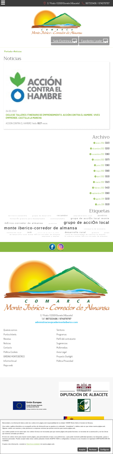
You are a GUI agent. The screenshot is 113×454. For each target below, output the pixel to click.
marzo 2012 (99, 182)
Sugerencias (61, 343)
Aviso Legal (61, 352)
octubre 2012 (99, 159)
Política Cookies (11, 352)
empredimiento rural (83, 215)
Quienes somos (10, 329)
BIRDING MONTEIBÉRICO (14, 356)
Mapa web (8, 365)
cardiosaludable (57, 218)
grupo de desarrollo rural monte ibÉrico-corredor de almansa (59, 233)
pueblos (102, 216)
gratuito (95, 232)
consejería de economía (94, 229)
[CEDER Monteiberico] (56, 21)
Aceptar (82, 449)
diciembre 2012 (98, 148)
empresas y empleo (50, 236)
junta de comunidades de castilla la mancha (85, 234)
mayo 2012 (99, 171)
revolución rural (14, 232)
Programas (61, 334)
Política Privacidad (64, 360)
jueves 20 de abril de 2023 (48, 232)
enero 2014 (99, 143)
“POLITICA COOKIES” (33, 444)
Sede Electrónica (62, 41)
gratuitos (53, 223)
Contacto (8, 347)
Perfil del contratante (65, 338)
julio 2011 (100, 204)
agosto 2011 (99, 199)
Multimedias (61, 347)
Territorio (60, 329)
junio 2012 (100, 165)
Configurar (104, 449)
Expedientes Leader (91, 41)
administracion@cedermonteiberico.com (56, 322)
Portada (8, 51)
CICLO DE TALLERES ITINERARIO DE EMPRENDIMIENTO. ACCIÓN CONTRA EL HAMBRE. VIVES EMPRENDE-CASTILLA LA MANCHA (53, 116)
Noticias (18, 51)
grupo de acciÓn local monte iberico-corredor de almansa (56, 225)
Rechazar (93, 449)
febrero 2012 (99, 187)
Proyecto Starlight (64, 356)
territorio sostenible (17, 215)
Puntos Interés (10, 334)
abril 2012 (100, 176)
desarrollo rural (75, 232)
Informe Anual (10, 360)
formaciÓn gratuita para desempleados (27, 218)
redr (29, 232)
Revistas (7, 338)
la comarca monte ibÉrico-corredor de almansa (86, 236)
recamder (62, 216)
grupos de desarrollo (41, 215)
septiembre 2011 (98, 193)
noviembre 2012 (97, 154)
